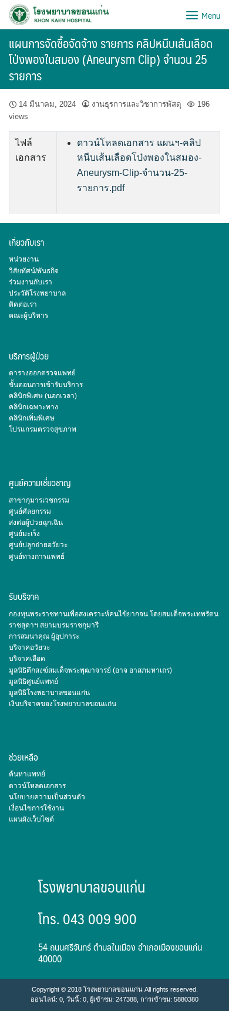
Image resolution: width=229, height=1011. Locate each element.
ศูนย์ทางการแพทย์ (37, 556)
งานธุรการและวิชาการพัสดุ (136, 104)
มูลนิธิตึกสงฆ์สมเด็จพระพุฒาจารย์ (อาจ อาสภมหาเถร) (90, 670)
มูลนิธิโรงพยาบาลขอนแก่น (49, 692)
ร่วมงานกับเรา (30, 282)
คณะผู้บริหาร (28, 315)
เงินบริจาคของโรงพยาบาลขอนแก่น (62, 704)
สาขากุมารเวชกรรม (39, 500)
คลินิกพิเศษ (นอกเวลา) (43, 396)
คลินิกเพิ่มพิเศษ (32, 418)
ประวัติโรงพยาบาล (37, 293)
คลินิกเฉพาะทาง (33, 407)
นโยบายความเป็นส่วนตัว (47, 797)
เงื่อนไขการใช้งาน (36, 808)
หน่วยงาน (24, 259)
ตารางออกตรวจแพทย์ (42, 373)
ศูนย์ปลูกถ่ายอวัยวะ (38, 545)
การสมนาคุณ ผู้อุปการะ (44, 636)
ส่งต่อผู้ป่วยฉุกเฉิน (36, 522)
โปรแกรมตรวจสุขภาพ (42, 429)
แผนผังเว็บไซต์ (31, 819)
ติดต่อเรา (23, 304)
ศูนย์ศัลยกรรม (30, 511)
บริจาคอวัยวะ (29, 647)
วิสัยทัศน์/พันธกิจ (34, 271)
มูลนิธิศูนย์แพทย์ (33, 681)
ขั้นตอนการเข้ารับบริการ (46, 385)
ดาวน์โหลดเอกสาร (37, 786)
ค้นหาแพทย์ (27, 774)
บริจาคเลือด (27, 658)
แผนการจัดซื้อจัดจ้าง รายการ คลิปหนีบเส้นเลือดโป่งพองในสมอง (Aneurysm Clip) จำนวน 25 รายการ (111, 59)
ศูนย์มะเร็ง (24, 534)
